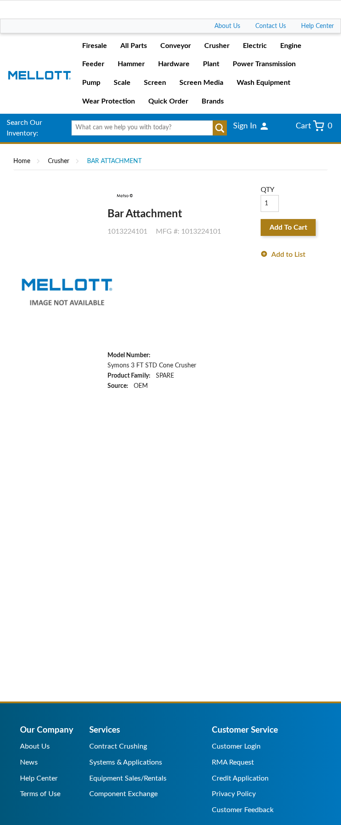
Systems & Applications (125, 762)
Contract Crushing (118, 746)
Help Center (317, 26)
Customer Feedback (243, 809)
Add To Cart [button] (288, 227)
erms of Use (41, 793)
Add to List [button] (288, 254)
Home (21, 161)
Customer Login (236, 746)
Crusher (58, 161)
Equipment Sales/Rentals (128, 778)
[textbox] (145, 128)
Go (220, 128)
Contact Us (270, 26)
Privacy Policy (234, 793)
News (29, 762)
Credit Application (240, 778)
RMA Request (233, 762)
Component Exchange (123, 793)
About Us (227, 26)
